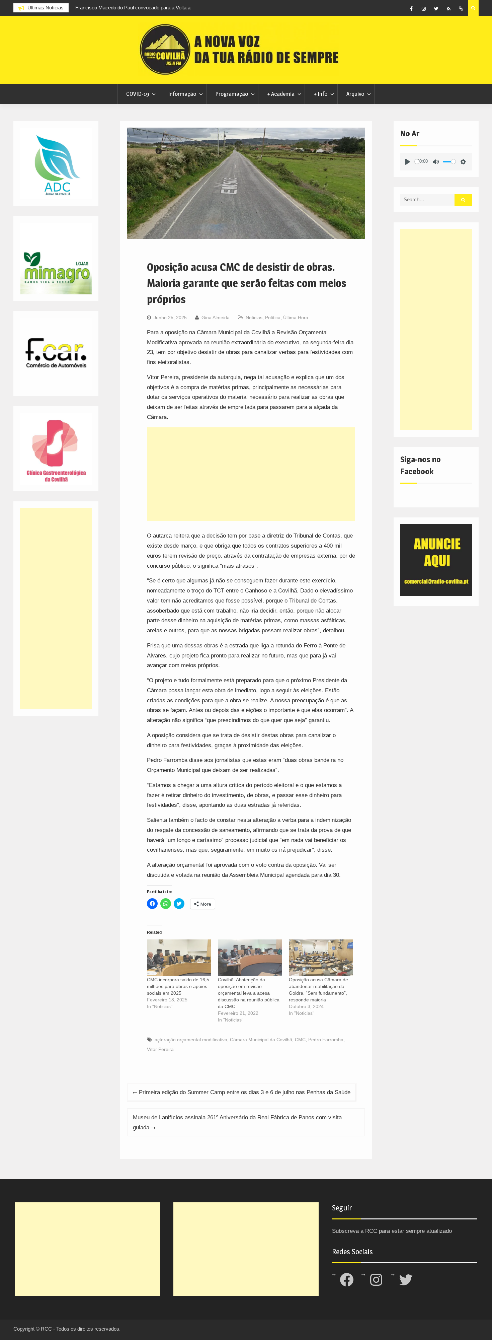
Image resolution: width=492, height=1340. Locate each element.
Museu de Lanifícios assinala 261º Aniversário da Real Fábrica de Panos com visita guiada (237, 1122)
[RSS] (448, 8)
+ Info (320, 93)
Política (272, 317)
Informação (182, 93)
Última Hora (295, 317)
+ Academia (281, 93)
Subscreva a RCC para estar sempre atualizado (392, 1231)
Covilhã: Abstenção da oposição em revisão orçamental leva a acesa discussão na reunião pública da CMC (248, 993)
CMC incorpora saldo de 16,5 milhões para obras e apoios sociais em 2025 (178, 986)
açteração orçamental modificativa (191, 1039)
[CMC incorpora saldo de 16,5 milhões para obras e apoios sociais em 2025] (179, 957)
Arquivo (355, 93)
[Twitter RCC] (436, 8)
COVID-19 (137, 93)
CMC (300, 1039)
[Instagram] (423, 8)
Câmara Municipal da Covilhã (261, 1039)
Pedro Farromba (325, 1039)
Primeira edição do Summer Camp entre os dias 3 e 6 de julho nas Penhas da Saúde (244, 1092)
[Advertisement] (251, 474)
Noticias (254, 317)
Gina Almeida (215, 317)
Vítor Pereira (160, 1049)
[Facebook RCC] (411, 8)
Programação (231, 93)
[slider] (417, 161)
